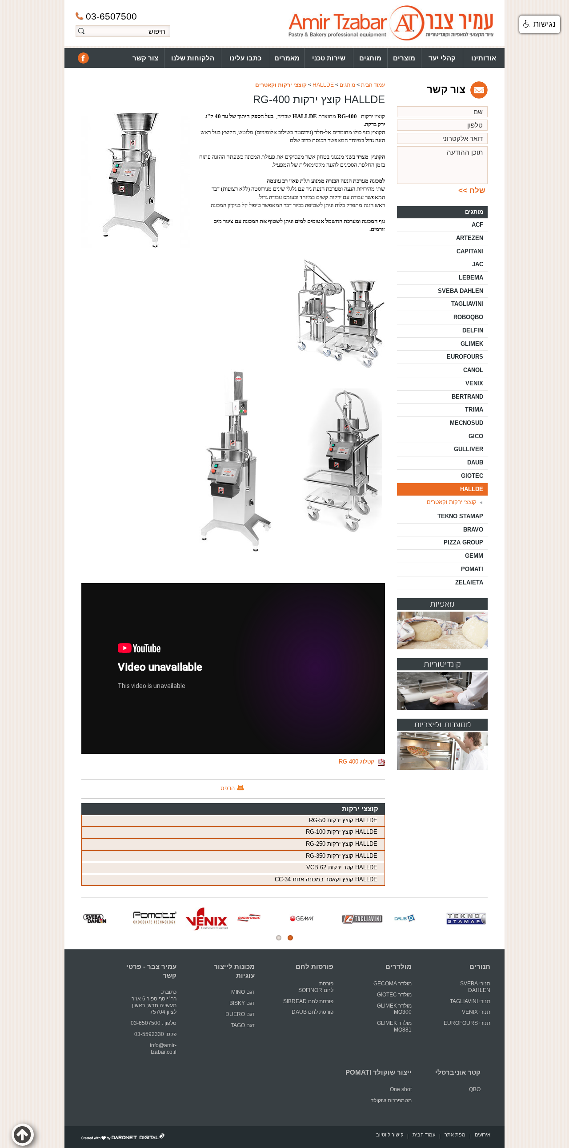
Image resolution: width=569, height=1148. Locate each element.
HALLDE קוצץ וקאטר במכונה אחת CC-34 (326, 879)
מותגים (370, 58)
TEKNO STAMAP (460, 516)
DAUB (475, 462)
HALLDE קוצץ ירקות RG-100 (341, 831)
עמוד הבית (373, 85)
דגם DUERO (240, 1014)
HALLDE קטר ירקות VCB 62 (341, 867)
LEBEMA (471, 277)
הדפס (227, 788)
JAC (477, 264)
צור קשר (145, 58)
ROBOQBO (468, 317)
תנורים (479, 966)
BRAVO (473, 529)
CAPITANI (470, 251)
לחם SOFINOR (315, 990)
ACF (477, 224)
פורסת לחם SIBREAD (308, 1001)
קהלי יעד (442, 58)
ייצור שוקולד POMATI (378, 1072)
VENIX (474, 383)
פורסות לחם (314, 966)
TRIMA (474, 409)
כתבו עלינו (245, 58)
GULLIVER (468, 449)
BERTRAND (467, 396)
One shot (401, 1089)
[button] (539, 24)
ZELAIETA (469, 582)
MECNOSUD (466, 423)
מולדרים (398, 966)
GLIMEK (472, 343)
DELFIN (472, 330)
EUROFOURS (465, 356)
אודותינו (483, 58)
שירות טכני (328, 58)
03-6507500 (111, 16)
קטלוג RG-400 (358, 761)
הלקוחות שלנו (192, 58)
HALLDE (323, 85)
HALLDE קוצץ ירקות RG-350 (341, 855)
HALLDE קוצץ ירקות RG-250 (341, 843)
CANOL (473, 370)
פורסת (326, 983)
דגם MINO (243, 992)
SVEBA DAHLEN (460, 291)
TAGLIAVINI (467, 303)
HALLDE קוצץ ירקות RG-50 (343, 820)
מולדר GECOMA (392, 983)
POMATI (472, 569)
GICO (476, 436)
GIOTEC (472, 475)
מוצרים (404, 58)
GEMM (474, 555)
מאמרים (287, 58)
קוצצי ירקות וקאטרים (281, 85)
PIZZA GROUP (463, 542)
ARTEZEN (469, 238)
